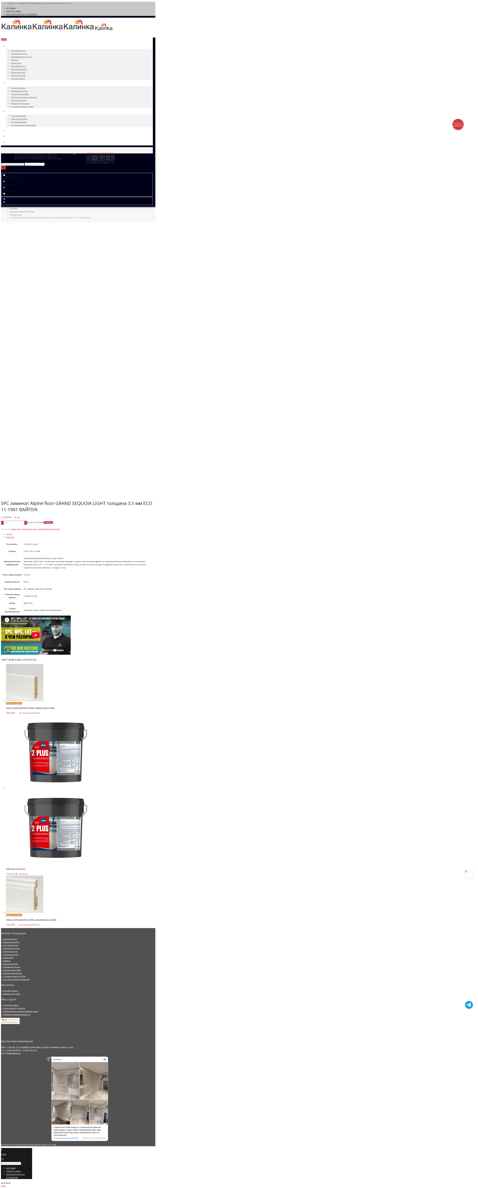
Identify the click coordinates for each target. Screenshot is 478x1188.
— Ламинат (6, 961)
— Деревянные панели (10, 967)
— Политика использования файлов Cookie (19, 1011)
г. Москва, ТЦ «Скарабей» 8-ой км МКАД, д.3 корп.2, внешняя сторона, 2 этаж (40, 1047)
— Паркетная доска (9, 951)
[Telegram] (469, 1008)
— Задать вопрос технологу (13, 1008)
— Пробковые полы (9, 954)
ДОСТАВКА (10, 8)
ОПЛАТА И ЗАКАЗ (13, 11)
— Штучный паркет (9, 939)
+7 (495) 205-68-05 (13, 1050)
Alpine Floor (16, 214)
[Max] (469, 877)
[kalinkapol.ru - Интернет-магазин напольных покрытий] (57, 30)
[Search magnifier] (3, 168)
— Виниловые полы (9, 964)
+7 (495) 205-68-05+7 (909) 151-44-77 (100, 157)
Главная (14, 208)
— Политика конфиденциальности (15, 1014)
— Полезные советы (10, 1005)
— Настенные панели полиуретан (15, 979)
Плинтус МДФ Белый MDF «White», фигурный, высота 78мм (31, 920)
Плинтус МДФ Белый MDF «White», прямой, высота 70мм (30, 708)
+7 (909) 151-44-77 (29, 1050)
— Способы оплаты (9, 991)
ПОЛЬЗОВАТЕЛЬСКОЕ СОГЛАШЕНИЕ (21, 14)
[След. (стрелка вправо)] (4, 1186)
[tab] (79, 534)
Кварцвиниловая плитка (22, 211)
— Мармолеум (7, 958)
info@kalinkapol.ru (13, 1053)
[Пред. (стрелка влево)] (2, 1186)
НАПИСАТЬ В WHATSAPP (100, 153)
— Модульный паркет (10, 942)
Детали (9, 534)
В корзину (48, 522)
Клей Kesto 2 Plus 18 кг (15, 869)
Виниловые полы (29, 529)
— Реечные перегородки (11, 973)
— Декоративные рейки (11, 970)
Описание (10, 537)
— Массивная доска (9, 945)
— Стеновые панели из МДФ (13, 976)
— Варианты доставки (10, 994)
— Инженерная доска (10, 948)
